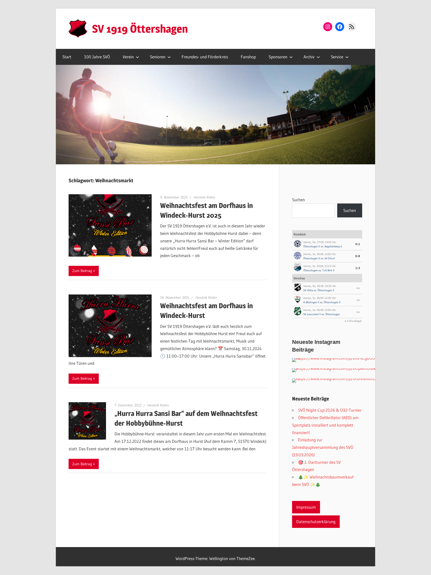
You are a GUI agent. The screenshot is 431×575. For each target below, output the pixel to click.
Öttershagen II (311, 246)
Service (337, 56)
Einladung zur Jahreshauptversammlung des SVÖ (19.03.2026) (322, 447)
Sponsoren (278, 56)
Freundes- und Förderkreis (205, 56)
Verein (128, 56)
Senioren (157, 56)
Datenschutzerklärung (315, 521)
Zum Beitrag (82, 270)
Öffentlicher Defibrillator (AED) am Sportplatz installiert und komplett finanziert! (325, 425)
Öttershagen (311, 270)
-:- (358, 288)
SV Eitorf (329, 258)
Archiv (309, 56)
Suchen (298, 199)
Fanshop (248, 56)
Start (66, 56)
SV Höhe (308, 290)
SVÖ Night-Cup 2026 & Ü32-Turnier (329, 410)
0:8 (357, 256)
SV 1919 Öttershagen (140, 28)
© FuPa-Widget (353, 321)
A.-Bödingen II (311, 302)
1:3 (357, 268)
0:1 (357, 244)
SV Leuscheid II (312, 314)
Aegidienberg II (333, 246)
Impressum (306, 507)
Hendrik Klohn (204, 197)
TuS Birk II (328, 270)
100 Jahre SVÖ (97, 56)
